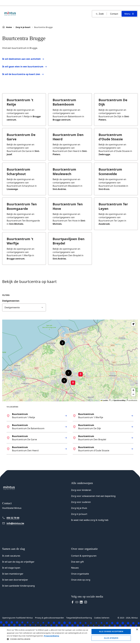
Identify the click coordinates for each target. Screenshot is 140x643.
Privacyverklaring (51, 636)
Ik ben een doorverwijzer (15, 579)
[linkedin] (81, 602)
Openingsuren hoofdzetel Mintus (17, 617)
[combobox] (24, 307)
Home (9, 27)
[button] (73, 383)
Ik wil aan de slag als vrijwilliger (18, 561)
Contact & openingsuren (84, 555)
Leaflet (105, 400)
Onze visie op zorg (80, 579)
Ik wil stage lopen (11, 567)
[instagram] (85, 602)
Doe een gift (77, 561)
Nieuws (75, 567)
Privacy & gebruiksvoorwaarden (49, 617)
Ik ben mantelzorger (12, 573)
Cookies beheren (101, 617)
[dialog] (70, 635)
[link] (29, 517)
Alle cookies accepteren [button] (111, 631)
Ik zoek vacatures (11, 555)
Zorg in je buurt (23, 27)
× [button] (137, 630)
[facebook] (72, 602)
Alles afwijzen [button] (111, 638)
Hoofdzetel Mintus (11, 508)
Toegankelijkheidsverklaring (79, 617)
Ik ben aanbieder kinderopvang (18, 585)
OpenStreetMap (119, 400)
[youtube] (76, 602)
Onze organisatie (80, 573)
